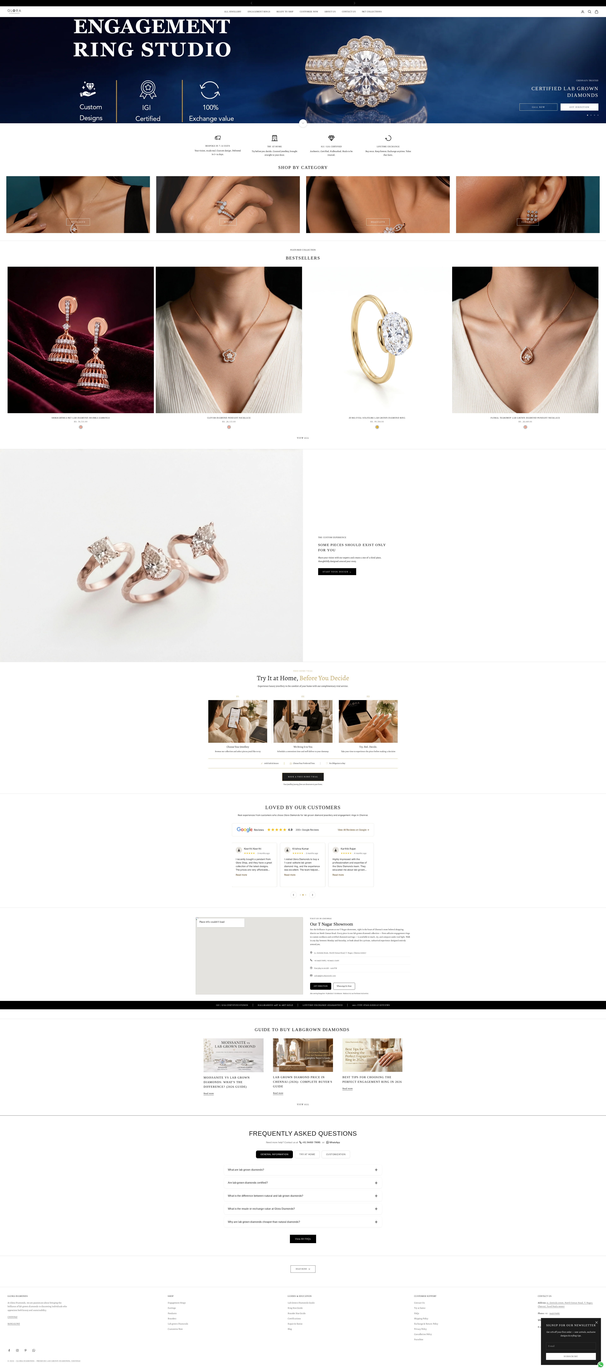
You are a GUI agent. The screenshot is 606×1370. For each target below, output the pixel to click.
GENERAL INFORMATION (274, 1154)
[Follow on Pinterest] (25, 1350)
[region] (303, 70)
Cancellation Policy (423, 1334)
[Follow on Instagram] (17, 1350)
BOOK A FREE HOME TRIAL (303, 776)
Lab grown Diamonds (178, 1323)
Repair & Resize (295, 1323)
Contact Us (349, 12)
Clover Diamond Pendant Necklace (229, 418)
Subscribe (571, 1356)
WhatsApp (335, 1142)
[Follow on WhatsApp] (33, 1350)
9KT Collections (372, 12)
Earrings (172, 1307)
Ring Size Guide (295, 1307)
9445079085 (555, 1313)
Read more (241, 874)
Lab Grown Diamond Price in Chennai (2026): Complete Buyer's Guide (302, 1082)
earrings (528, 222)
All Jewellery (232, 12)
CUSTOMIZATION (336, 1154)
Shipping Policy (421, 1318)
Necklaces (78, 222)
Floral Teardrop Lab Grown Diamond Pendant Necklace (525, 418)
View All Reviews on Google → (353, 829)
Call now (538, 107)
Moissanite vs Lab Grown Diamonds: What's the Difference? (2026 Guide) (227, 1082)
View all (303, 438)
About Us (330, 12)
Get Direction (579, 107)
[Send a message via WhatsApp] (600, 1364)
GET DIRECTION (321, 986)
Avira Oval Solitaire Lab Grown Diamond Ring (377, 418)
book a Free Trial (319, 3)
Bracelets (378, 222)
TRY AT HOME (307, 1154)
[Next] (312, 895)
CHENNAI (12, 1316)
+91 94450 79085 (311, 1142)
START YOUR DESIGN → (337, 571)
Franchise (418, 1339)
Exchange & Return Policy (426, 1323)
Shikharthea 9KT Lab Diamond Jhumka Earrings (81, 418)
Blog (290, 1329)
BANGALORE (14, 1323)
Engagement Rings (259, 12)
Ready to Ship (285, 12)
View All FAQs (303, 1239)
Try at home (419, 1307)
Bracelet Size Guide (297, 1313)
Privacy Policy (420, 1329)
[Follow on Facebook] (9, 1350)
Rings (228, 222)
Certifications (294, 1318)
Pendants (172, 1313)
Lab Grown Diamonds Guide (301, 1302)
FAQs (416, 1313)
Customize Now (309, 12)
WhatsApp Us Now (344, 986)
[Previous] (293, 895)
